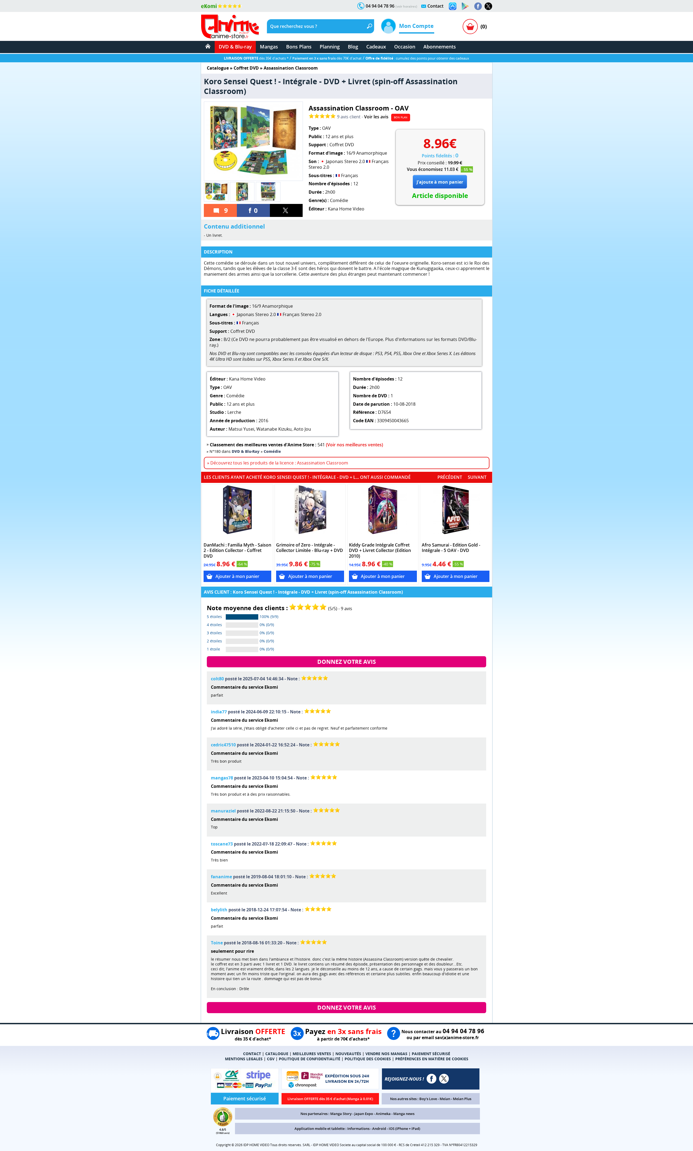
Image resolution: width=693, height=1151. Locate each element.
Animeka (383, 1113)
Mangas (269, 46)
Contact (435, 6)
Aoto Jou (302, 429)
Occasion (404, 46)
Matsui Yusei (241, 429)
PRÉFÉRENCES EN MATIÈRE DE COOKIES (431, 1058)
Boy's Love (428, 1098)
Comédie (339, 200)
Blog (353, 46)
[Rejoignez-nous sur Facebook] (478, 6)
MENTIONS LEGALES (244, 1058)
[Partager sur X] (286, 210)
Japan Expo (363, 1113)
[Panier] (470, 26)
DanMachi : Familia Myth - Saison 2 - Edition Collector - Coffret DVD (237, 550)
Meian (445, 1098)
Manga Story (341, 1113)
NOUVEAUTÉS (348, 1053)
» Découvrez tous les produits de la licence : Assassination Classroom (277, 463)
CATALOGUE (276, 1053)
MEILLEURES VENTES (312, 1053)
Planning (330, 46)
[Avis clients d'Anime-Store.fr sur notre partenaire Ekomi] (221, 6)
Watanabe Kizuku (274, 429)
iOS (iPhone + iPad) (404, 1128)
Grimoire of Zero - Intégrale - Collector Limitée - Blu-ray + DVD (309, 548)
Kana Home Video (346, 209)
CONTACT (252, 1053)
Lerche (234, 412)
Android (379, 1128)
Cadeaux (376, 46)
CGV (270, 1058)
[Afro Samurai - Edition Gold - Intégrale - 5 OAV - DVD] (456, 512)
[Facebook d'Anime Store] (431, 1079)
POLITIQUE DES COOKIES (368, 1058)
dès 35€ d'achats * (256, 58)
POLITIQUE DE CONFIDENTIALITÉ (309, 1058)
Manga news (403, 1113)
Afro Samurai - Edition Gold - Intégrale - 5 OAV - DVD (451, 548)
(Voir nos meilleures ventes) (354, 445)
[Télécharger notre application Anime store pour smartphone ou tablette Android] (465, 6)
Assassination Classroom (291, 68)
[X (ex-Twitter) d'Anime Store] (444, 1079)
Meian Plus (462, 1098)
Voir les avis (376, 117)
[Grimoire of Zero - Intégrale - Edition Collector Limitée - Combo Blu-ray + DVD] (310, 512)
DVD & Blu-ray (235, 46)
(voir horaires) (406, 6)
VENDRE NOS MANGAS (386, 1053)
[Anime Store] (230, 26)
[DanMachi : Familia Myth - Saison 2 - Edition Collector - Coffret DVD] (238, 512)
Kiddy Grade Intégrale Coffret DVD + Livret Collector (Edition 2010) (380, 550)
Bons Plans (299, 46)
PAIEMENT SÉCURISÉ (431, 1053)
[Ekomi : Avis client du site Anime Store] (222, 1125)
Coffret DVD (246, 68)
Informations (358, 1128)
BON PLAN (400, 117)
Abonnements (439, 46)
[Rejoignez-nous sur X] (488, 6)
